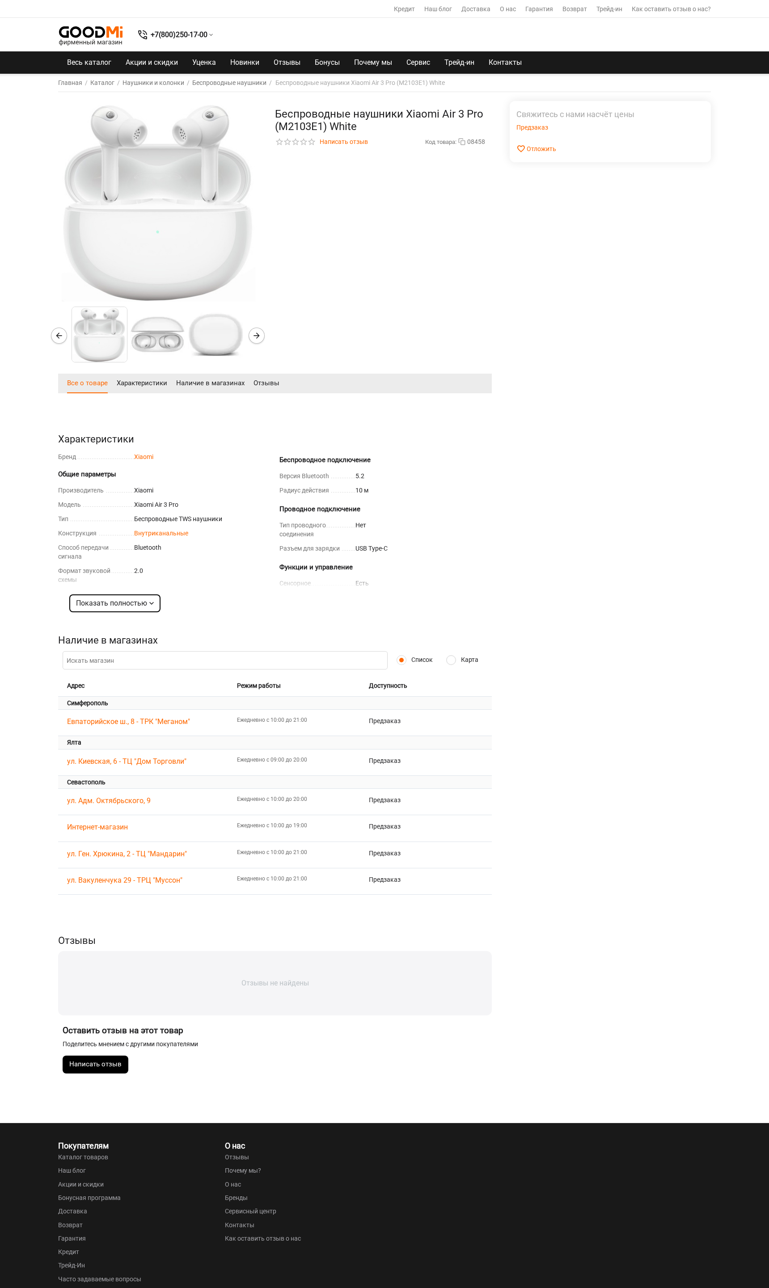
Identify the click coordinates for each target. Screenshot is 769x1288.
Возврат (574, 9)
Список (421, 659)
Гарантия (539, 9)
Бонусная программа (89, 1197)
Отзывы (287, 62)
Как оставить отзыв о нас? (671, 9)
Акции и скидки (152, 62)
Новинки (244, 62)
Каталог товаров (83, 1157)
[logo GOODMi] (90, 35)
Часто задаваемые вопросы (99, 1279)
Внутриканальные (161, 533)
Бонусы (327, 62)
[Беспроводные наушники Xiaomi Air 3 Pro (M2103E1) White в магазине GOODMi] (159, 201)
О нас (508, 9)
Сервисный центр (250, 1211)
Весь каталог (89, 62)
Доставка (475, 9)
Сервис (418, 62)
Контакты (505, 62)
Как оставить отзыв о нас (263, 1238)
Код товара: (440, 142)
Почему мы (373, 62)
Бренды (236, 1197)
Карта (469, 659)
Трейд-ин (609, 9)
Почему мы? (243, 1170)
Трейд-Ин (71, 1265)
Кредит (404, 9)
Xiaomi (143, 456)
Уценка (204, 62)
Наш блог (438, 9)
